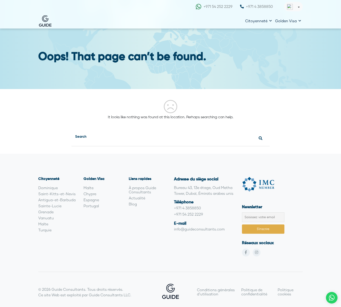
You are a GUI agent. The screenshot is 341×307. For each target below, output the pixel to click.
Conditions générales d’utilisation (216, 292)
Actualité (137, 198)
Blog (133, 204)
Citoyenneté (256, 21)
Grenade (46, 212)
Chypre (90, 194)
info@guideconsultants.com (199, 229)
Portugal (91, 206)
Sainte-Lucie (49, 206)
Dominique (48, 187)
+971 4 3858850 (259, 6)
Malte (43, 224)
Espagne (91, 200)
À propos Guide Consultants (142, 189)
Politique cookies (285, 292)
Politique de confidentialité (254, 292)
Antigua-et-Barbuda (57, 200)
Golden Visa (286, 21)
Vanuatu (46, 218)
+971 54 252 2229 (217, 6)
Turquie (44, 230)
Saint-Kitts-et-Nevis (57, 194)
